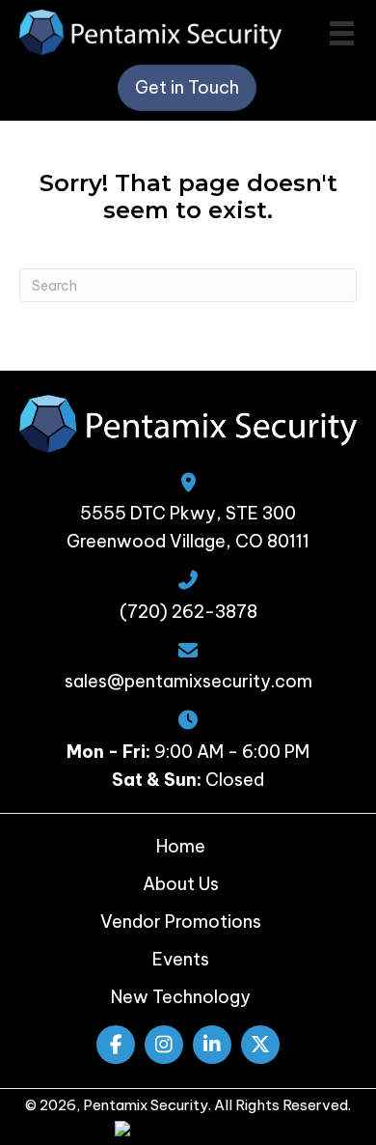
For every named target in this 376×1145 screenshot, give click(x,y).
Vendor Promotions (180, 921)
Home (180, 846)
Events (180, 959)
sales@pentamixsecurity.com (188, 681)
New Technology (181, 997)
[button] (115, 1044)
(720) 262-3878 (188, 611)
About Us (181, 884)
